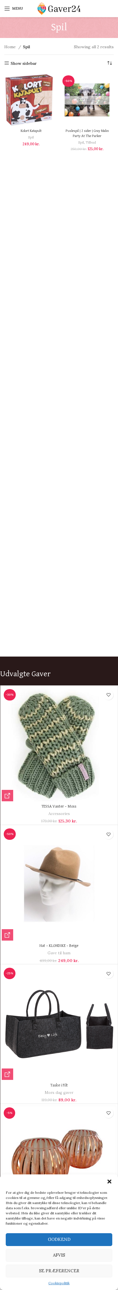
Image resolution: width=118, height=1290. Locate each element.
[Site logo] (59, 8)
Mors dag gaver (59, 1092)
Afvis (59, 1255)
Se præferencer (59, 1270)
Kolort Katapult (31, 131)
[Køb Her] (7, 795)
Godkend (59, 1239)
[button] (109, 1181)
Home (10, 46)
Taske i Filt (59, 1085)
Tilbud (91, 142)
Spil (31, 137)
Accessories (59, 813)
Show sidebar (24, 63)
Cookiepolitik (59, 1283)
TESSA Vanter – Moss (59, 806)
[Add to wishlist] (108, 695)
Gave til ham (59, 953)
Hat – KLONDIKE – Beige (59, 946)
